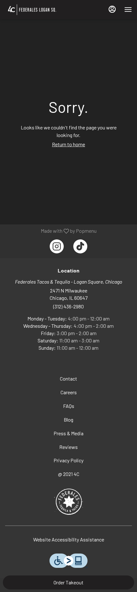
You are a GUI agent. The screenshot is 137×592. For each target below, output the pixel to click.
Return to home (68, 144)
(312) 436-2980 (68, 306)
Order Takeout (68, 582)
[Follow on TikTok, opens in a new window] (80, 246)
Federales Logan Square (68, 501)
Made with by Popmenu (51, 231)
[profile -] (112, 9)
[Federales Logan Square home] (45, 9)
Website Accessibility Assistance (68, 539)
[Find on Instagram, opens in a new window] (57, 246)
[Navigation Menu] (128, 9)
